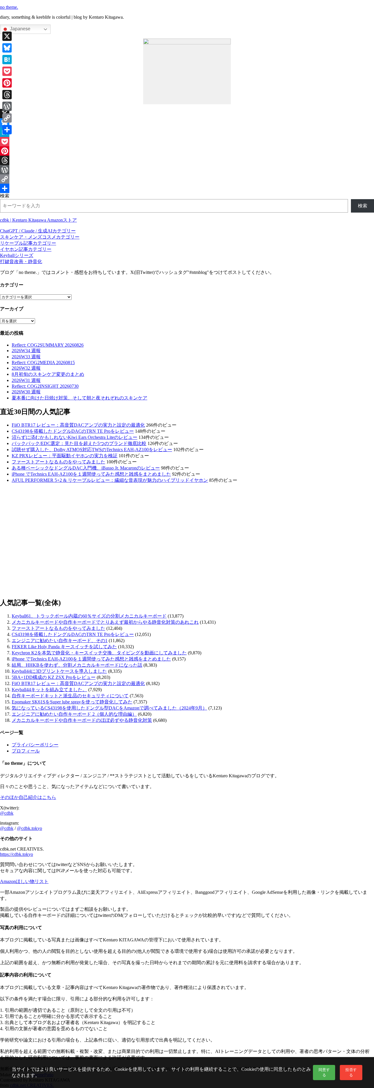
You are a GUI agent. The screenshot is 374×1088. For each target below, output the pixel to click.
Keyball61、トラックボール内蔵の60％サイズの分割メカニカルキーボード (89, 615)
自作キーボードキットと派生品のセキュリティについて (70, 695)
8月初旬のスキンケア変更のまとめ (48, 374)
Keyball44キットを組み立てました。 (49, 689)
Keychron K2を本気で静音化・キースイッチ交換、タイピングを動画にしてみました (99, 652)
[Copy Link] (187, 179)
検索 (4, 195)
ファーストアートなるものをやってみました (58, 461)
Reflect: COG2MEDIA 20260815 (43, 362)
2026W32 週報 (26, 368)
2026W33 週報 (26, 356)
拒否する (351, 1072)
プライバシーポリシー (35, 744)
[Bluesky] (187, 123)
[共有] (187, 188)
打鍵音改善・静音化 (21, 261)
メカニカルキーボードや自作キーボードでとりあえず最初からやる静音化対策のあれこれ (105, 622)
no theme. (9, 7)
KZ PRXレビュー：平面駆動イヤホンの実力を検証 (64, 455)
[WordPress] (187, 169)
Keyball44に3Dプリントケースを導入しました (59, 671)
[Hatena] (187, 132)
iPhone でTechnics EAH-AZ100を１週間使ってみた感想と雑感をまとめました (91, 474)
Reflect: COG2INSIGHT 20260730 (45, 386)
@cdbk (6, 813)
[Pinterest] (187, 151)
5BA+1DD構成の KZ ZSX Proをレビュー (54, 677)
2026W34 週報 (26, 350)
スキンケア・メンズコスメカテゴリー (39, 236)
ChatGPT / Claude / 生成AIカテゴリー (38, 230)
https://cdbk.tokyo (16, 854)
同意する (324, 1072)
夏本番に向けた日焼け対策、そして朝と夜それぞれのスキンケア (79, 397)
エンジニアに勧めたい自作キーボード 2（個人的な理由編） (74, 714)
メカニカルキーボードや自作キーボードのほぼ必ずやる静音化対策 (82, 720)
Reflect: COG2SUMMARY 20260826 (48, 345)
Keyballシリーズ (16, 255)
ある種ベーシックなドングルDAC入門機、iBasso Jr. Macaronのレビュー (86, 467)
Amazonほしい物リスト (24, 881)
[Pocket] (187, 141)
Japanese (19, 28)
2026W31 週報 (26, 380)
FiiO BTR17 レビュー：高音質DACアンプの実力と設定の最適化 (78, 425)
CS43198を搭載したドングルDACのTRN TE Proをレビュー (73, 431)
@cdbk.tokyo (29, 828)
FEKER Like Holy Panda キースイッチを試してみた (64, 646)
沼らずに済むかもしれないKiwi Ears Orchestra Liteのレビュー (74, 437)
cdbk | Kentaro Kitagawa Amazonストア (38, 220)
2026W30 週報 (26, 391)
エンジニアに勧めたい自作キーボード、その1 (60, 640)
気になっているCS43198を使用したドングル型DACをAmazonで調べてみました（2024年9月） (109, 707)
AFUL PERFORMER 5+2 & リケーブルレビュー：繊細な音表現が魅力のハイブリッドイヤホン (110, 480)
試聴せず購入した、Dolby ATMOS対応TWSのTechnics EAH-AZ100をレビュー (92, 449)
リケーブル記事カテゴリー (28, 243)
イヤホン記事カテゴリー (25, 249)
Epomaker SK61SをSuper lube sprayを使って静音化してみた (72, 701)
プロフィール (26, 750)
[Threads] (187, 160)
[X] (187, 113)
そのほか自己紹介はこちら (28, 797)
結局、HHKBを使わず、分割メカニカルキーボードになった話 (77, 665)
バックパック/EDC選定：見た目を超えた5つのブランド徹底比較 (79, 443)
